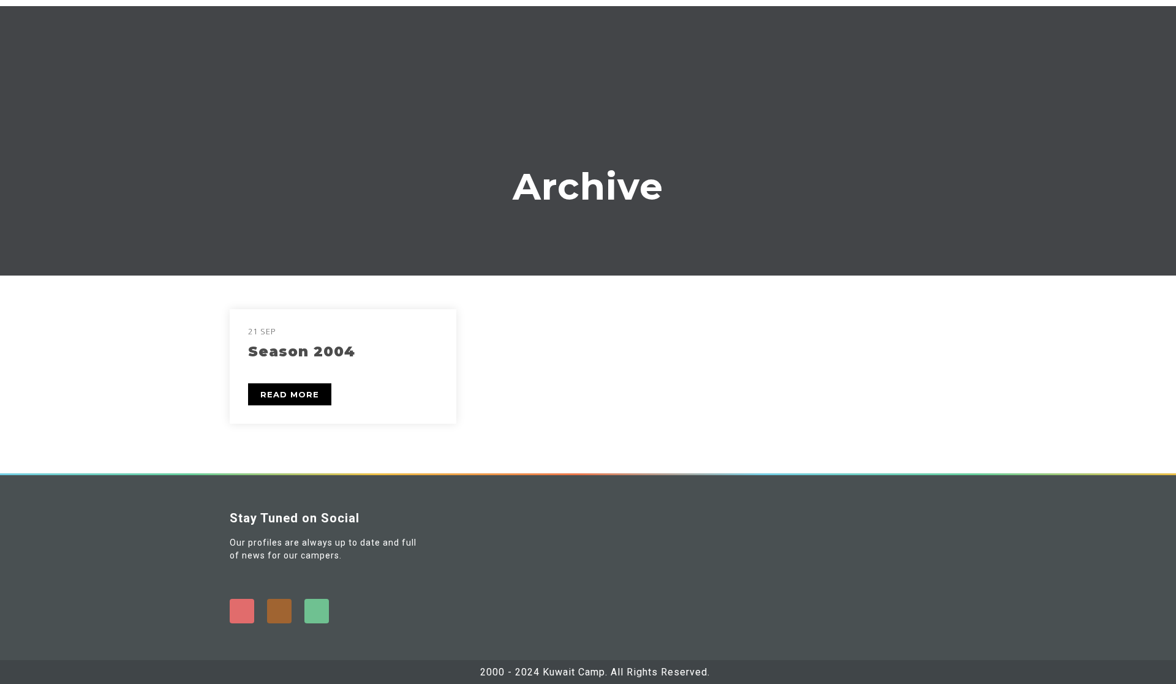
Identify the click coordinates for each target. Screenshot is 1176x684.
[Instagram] (279, 611)
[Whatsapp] (316, 611)
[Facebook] (242, 611)
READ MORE (289, 394)
